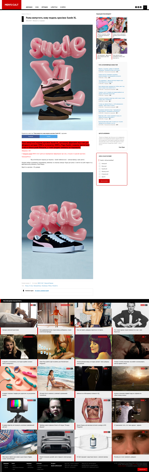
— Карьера (38, 467)
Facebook (30, 136)
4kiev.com (70, 467)
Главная (24, 14)
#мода (27, 286)
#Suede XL (55, 286)
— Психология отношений (18, 467)
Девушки (29, 7)
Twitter (48, 136)
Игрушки (45, 7)
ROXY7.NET (72, 463)
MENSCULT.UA (89, 463)
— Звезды (5, 467)
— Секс (13, 469)
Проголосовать (104, 181)
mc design (135, 464)
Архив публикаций (56, 465)
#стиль (31, 286)
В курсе (62, 7)
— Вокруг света (39, 469)
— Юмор (14, 465)
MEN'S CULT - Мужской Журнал (45, 283)
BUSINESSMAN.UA (90, 465)
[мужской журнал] (11, 5)
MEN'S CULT (71, 465)
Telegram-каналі (27, 154)
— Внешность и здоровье (42, 465)
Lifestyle (54, 7)
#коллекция (45, 286)
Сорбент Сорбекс (122, 466)
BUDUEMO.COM (90, 467)
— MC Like (5, 465)
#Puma (50, 286)
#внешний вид (37, 286)
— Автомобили (30, 467)
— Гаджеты (29, 465)
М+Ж (36, 7)
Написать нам (142, 469)
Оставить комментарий (42, 290)
